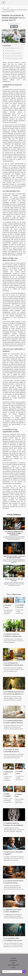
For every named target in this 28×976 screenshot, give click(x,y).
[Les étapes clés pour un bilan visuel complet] (20, 599)
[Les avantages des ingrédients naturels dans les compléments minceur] (14, 654)
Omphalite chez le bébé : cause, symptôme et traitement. (13, 912)
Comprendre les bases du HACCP (12, 48)
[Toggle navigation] (3, 2)
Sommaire (7, 45)
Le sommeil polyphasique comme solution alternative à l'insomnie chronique (14, 723)
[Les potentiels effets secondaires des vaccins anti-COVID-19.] (14, 929)
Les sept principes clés (10, 50)
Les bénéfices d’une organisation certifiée (13, 58)
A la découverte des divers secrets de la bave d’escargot (14, 883)
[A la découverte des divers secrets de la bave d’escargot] (14, 872)
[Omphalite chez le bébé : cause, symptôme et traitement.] (14, 901)
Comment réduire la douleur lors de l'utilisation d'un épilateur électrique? (14, 825)
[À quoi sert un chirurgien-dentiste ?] (14, 843)
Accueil (3, 8)
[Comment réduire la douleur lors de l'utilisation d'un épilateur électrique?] (14, 814)
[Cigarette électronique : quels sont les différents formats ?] (14, 548)
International (13, 960)
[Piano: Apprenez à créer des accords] (14, 571)
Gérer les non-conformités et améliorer (13, 55)
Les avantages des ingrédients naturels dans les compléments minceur (14, 665)
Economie (13, 958)
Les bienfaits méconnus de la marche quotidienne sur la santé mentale (14, 694)
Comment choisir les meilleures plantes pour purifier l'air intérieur (13, 636)
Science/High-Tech (13, 965)
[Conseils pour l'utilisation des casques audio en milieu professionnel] (14, 523)
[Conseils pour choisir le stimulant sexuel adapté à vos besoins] (20, 766)
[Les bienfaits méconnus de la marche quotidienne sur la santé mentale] (14, 683)
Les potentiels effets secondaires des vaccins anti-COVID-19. (13, 940)
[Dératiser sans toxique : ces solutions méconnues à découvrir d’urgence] (8, 600)
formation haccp (20, 182)
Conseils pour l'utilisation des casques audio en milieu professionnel (14, 533)
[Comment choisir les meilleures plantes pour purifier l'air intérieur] (14, 625)
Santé (7, 8)
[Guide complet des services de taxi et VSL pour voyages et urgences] (8, 788)
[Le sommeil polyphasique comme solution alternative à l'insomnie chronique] (14, 712)
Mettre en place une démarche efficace (13, 53)
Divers (13, 967)
